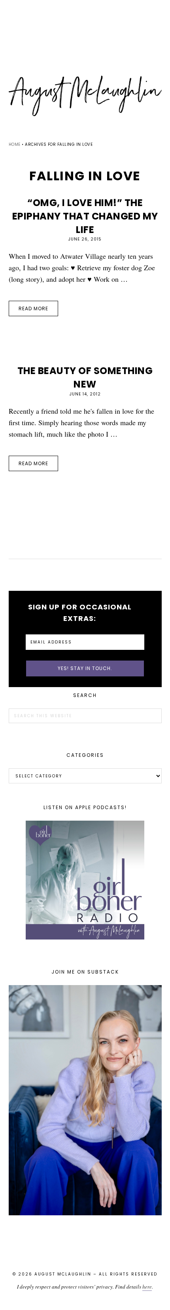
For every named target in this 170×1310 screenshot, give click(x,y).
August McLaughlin (85, 96)
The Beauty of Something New (85, 377)
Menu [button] (85, 16)
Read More (33, 308)
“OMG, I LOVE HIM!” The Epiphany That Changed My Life (85, 216)
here (147, 1286)
